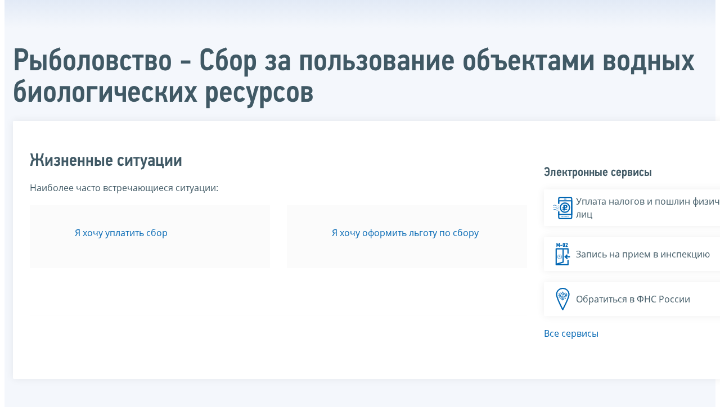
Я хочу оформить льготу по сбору (405, 233)
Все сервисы (571, 333)
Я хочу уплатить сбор (121, 233)
